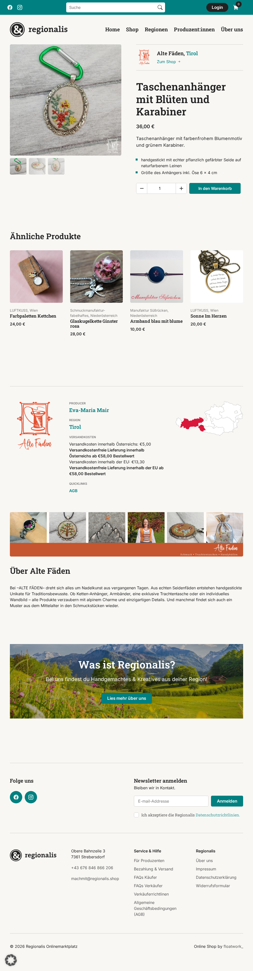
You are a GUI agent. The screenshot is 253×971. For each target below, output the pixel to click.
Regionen (156, 29)
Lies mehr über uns (126, 698)
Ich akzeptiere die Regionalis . (190, 814)
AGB (73, 490)
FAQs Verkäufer (148, 885)
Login (217, 7)
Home (112, 29)
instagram (20, 7)
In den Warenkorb (215, 188)
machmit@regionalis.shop (95, 878)
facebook (10, 7)
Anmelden (227, 801)
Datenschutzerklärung (216, 877)
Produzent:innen (194, 29)
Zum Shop (167, 61)
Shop (132, 29)
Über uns (232, 29)
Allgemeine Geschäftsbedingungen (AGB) (155, 908)
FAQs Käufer (145, 877)
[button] (11, 960)
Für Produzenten (149, 860)
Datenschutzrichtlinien (217, 814)
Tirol (192, 53)
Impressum (206, 868)
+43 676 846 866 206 (92, 867)
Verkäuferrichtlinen (151, 894)
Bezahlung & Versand (153, 868)
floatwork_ (233, 946)
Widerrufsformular (213, 885)
